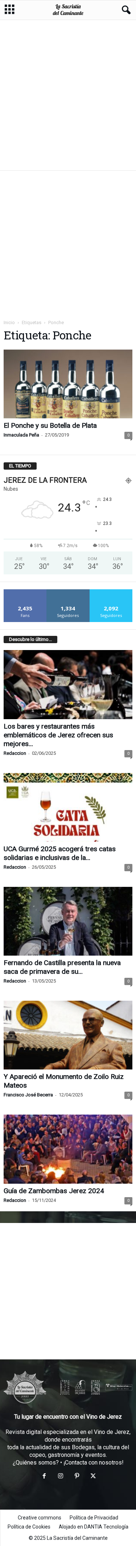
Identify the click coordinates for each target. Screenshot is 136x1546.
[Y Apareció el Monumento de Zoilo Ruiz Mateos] (68, 1035)
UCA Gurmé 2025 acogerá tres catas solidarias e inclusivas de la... (60, 853)
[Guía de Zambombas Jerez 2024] (68, 1149)
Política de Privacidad (94, 1518)
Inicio (9, 322)
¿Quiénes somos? (36, 1462)
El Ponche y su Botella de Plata (50, 425)
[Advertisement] (68, 95)
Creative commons (39, 1518)
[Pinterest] (77, 1476)
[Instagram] (60, 1476)
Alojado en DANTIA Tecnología (93, 1527)
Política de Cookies (29, 1527)
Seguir (68, 592)
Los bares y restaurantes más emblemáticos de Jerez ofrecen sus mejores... (58, 735)
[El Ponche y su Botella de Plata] (68, 384)
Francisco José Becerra (28, 1094)
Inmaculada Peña (21, 435)
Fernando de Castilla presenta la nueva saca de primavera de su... (62, 967)
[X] (92, 1476)
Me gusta (25, 592)
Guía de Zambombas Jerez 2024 (54, 1191)
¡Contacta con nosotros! (93, 1462)
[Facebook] (44, 1476)
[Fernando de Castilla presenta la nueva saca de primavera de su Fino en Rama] (68, 921)
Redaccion (15, 753)
